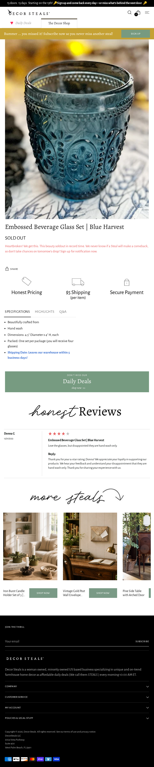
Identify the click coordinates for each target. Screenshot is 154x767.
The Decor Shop (59, 23)
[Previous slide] (9, 549)
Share (14, 269)
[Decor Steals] (29, 12)
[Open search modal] (130, 12)
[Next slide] (144, 549)
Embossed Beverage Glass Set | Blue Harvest (76, 440)
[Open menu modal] (147, 12)
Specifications (17, 312)
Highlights (45, 312)
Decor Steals (30, 731)
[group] (77, 454)
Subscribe (142, 641)
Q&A (63, 312)
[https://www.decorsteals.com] (77, 381)
